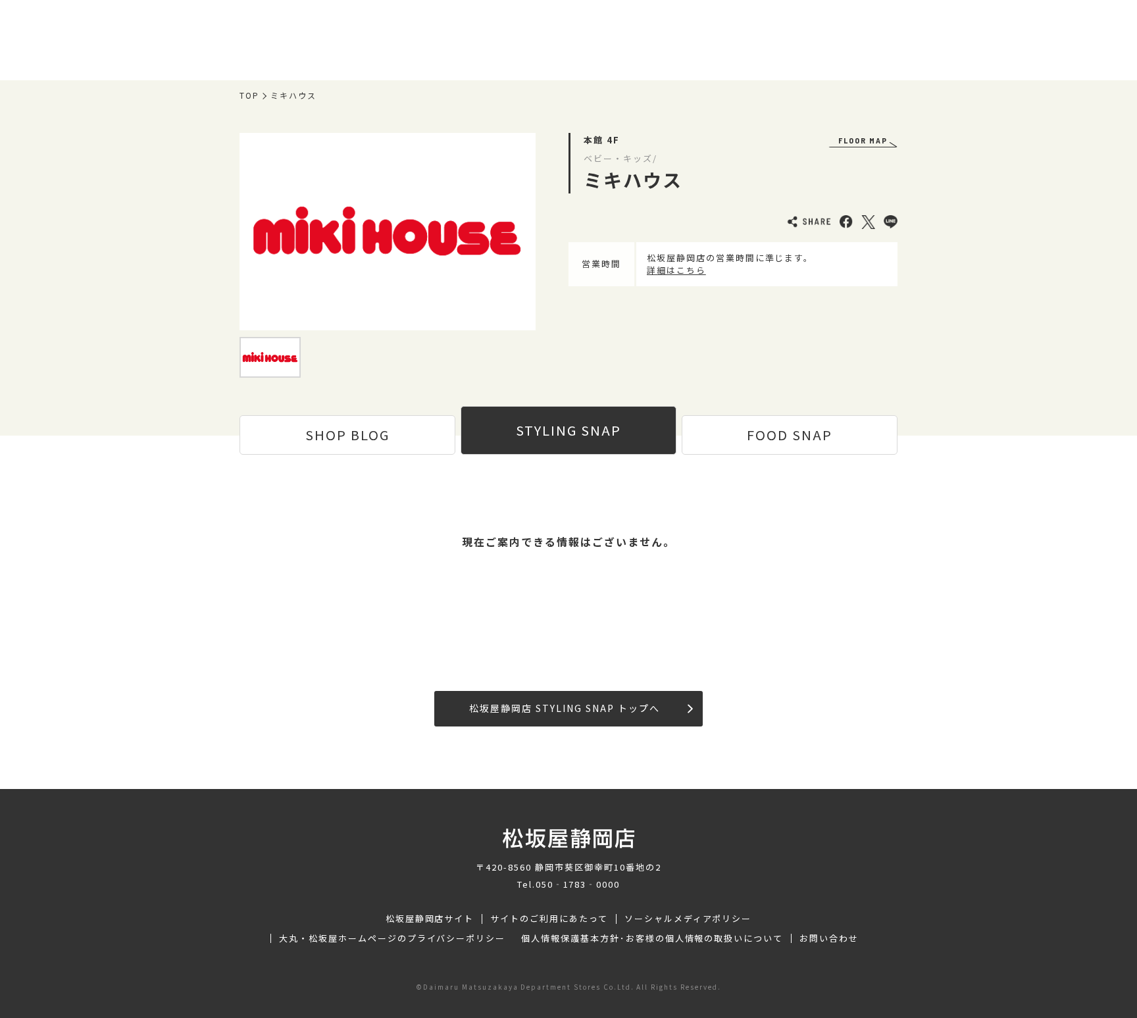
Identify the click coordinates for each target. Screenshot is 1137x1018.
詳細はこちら (676, 270)
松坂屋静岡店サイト (430, 918)
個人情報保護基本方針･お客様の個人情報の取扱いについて (652, 938)
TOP (249, 95)
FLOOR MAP (863, 140)
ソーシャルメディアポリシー (687, 918)
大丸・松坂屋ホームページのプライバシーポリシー (392, 938)
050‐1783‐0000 (578, 884)
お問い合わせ (829, 938)
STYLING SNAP (568, 430)
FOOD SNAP (789, 434)
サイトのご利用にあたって (549, 918)
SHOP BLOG (347, 434)
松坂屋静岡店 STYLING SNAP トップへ (564, 708)
